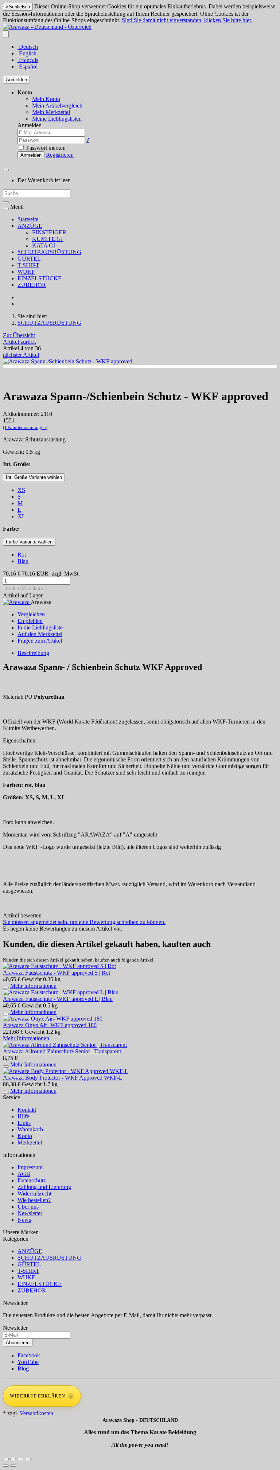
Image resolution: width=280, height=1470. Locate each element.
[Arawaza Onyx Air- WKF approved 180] (52, 1018)
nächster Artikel (21, 355)
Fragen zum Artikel (40, 640)
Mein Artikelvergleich (57, 105)
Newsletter (30, 1213)
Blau (23, 561)
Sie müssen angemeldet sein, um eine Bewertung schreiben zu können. (84, 922)
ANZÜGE (30, 226)
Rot (22, 554)
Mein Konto (46, 99)
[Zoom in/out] (28, 1459)
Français (28, 60)
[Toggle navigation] (6, 209)
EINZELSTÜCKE (40, 278)
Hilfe (23, 1116)
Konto (25, 1136)
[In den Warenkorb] (6, 988)
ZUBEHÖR (32, 285)
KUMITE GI (47, 239)
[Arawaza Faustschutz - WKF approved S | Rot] (59, 966)
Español (28, 66)
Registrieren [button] (60, 155)
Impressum (30, 1167)
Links (24, 1123)
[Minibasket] (6, 170)
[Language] (6, 34)
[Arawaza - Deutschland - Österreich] (47, 27)
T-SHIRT (28, 265)
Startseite (28, 219)
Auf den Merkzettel (40, 634)
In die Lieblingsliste (40, 627)
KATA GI (43, 245)
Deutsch (28, 47)
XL (22, 516)
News (24, 1220)
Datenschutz (32, 1180)
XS (21, 490)
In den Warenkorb (24, 588)
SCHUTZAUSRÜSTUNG (49, 252)
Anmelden (16, 79)
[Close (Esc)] (6, 1459)
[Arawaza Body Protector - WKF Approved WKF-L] (65, 1071)
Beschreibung (33, 653)
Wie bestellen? (34, 1200)
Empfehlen (30, 621)
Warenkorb (30, 1129)
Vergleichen (31, 614)
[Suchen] (6, 202)
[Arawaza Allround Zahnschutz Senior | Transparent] (65, 1045)
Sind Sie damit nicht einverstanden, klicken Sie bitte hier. (187, 20)
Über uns (28, 1207)
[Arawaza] (17, 602)
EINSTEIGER (49, 232)
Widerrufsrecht (34, 1193)
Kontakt (27, 1110)
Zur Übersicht (19, 335)
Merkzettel (30, 1142)
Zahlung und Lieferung (44, 1187)
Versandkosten (36, 1413)
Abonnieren (18, 1342)
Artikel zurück (19, 342)
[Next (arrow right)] (13, 1466)
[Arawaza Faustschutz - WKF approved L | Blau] (60, 992)
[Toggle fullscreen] (20, 1459)
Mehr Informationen (33, 986)
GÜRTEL (29, 259)
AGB (24, 1174)
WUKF (26, 272)
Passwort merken (45, 148)
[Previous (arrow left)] (6, 1466)
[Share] (13, 1459)
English (27, 53)
